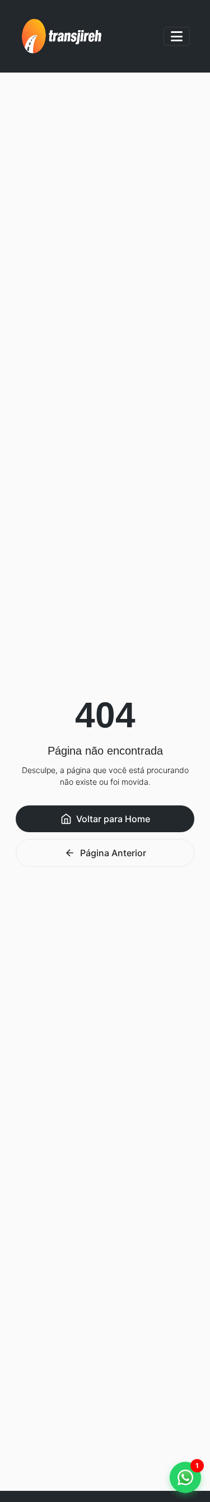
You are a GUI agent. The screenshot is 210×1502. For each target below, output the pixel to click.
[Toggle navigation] (177, 36)
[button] (185, 1477)
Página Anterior (113, 852)
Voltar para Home (113, 818)
